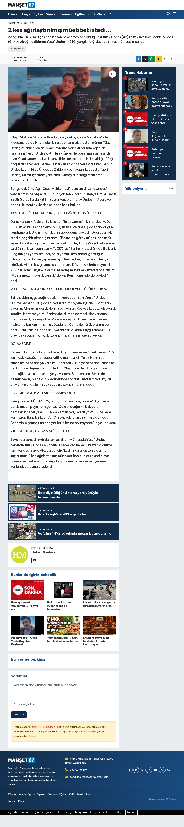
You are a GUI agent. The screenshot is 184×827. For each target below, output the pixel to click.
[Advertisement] (149, 219)
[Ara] (169, 14)
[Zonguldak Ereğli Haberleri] (21, 5)
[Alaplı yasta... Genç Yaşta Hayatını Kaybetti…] (27, 625)
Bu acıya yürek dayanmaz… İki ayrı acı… (24, 605)
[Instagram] (143, 770)
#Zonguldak (16, 49)
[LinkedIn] (149, 770)
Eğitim (38, 14)
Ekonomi (66, 14)
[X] (136, 770)
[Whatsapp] (162, 770)
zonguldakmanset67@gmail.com (89, 777)
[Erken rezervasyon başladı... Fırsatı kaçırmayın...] (99, 625)
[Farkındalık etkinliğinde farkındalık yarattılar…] (99, 589)
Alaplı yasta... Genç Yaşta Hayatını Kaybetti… (24, 641)
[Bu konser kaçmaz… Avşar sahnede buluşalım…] (63, 589)
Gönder (19, 714)
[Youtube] (155, 770)
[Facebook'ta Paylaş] (138, 59)
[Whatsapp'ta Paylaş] (151, 59)
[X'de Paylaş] (145, 59)
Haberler (13, 23)
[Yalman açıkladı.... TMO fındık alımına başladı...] (63, 625)
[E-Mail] (34, 560)
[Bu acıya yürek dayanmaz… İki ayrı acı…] (27, 589)
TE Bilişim (170, 799)
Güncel (13, 14)
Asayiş (26, 14)
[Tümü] (171, 188)
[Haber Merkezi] (19, 554)
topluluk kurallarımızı (44, 727)
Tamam (131, 812)
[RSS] (168, 770)
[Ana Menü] (173, 14)
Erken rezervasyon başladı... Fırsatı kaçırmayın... (96, 641)
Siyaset (51, 14)
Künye (21, 801)
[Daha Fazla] (159, 59)
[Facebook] (130, 770)
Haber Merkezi (43, 552)
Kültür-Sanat (97, 14)
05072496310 (78, 769)
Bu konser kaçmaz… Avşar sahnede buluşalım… (60, 605)
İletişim (12, 801)
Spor (113, 14)
